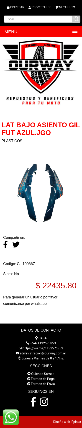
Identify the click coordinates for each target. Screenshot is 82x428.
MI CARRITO (67, 7)
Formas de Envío (43, 384)
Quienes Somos (42, 374)
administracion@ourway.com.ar (43, 353)
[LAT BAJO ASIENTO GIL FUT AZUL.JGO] (41, 222)
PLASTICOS (12, 141)
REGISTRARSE (41, 7)
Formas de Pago (43, 379)
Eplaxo (76, 422)
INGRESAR (17, 7)
